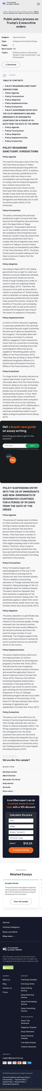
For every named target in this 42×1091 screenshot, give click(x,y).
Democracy (32, 53)
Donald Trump (27, 11)
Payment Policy (20, 1080)
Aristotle (6, 787)
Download (11, 65)
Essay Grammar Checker (27, 1037)
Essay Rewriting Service (27, 996)
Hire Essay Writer (28, 984)
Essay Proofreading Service (29, 1003)
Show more (8, 936)
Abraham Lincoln (10, 772)
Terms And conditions (24, 449)
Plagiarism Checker (29, 1027)
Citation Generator (28, 1047)
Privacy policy (34, 449)
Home (5, 11)
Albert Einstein (9, 776)
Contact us (7, 988)
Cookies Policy (8, 1082)
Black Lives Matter (10, 932)
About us (6, 980)
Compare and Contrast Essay (25, 41)
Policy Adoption (13, 100)
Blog (4, 984)
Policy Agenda (12, 93)
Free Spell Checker (28, 1043)
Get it (32, 446)
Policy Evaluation (13, 107)
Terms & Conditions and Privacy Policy (16, 1077)
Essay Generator (27, 1032)
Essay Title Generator (25, 1022)
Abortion (6, 922)
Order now (21, 850)
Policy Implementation (16, 103)
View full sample (21, 902)
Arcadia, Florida (11, 883)
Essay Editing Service (26, 989)
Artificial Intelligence (11, 927)
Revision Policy (20, 1082)
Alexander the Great (11, 780)
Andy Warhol (8, 783)
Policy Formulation (14, 96)
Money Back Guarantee (11, 1084)
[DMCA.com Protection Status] (8, 969)
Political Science (20, 53)
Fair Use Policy (8, 1080)
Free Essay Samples (29, 980)
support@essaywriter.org (13, 1058)
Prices (5, 992)
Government (30, 55)
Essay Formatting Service (28, 1009)
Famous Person (14, 11)
